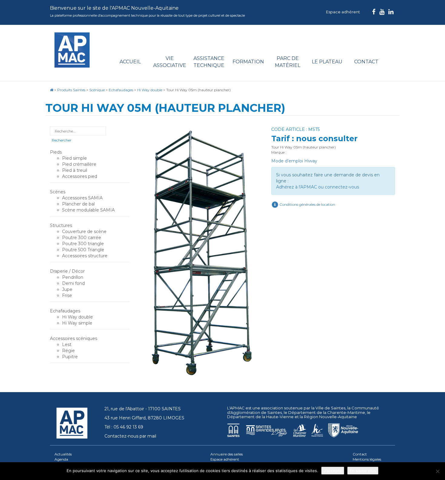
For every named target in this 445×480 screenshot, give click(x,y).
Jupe (67, 289)
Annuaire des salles (226, 454)
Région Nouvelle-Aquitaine (330, 416)
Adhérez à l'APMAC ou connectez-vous (317, 187)
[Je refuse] (437, 471)
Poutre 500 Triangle (83, 249)
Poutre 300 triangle (83, 243)
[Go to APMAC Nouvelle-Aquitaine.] (51, 90)
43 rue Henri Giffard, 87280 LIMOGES (144, 418)
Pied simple (74, 158)
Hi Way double (77, 317)
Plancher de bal (78, 204)
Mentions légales (367, 459)
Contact (366, 62)
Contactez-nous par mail (130, 436)
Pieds (56, 152)
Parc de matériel (287, 61)
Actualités (63, 454)
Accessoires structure (84, 255)
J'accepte (333, 470)
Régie (68, 350)
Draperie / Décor (67, 271)
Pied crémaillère (79, 164)
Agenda (61, 459)
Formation (248, 62)
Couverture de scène (84, 231)
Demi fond (73, 283)
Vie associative (169, 61)
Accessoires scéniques (73, 338)
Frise (67, 295)
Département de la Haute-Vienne (260, 416)
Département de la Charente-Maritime (326, 412)
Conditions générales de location (307, 204)
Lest (66, 344)
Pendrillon (72, 277)
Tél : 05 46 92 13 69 (123, 427)
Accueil (130, 62)
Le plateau (327, 62)
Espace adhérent (343, 11)
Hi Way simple (77, 323)
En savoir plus (363, 470)
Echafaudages (65, 311)
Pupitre (70, 356)
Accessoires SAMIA (82, 198)
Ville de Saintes (330, 407)
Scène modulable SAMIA (88, 210)
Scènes (57, 192)
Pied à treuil (74, 170)
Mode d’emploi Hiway (294, 161)
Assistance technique (208, 61)
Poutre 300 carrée (81, 237)
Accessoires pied (79, 176)
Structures (61, 225)
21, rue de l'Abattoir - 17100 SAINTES (142, 409)
